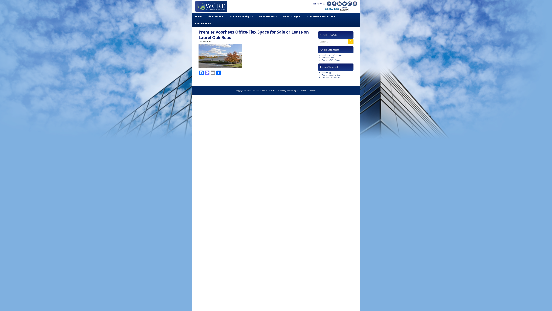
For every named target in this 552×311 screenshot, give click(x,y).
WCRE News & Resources (320, 16)
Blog (329, 3)
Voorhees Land (328, 57)
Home (198, 16)
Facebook (334, 3)
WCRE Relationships (240, 16)
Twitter (344, 3)
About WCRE (215, 16)
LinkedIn (339, 3)
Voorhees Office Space (331, 60)
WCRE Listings (291, 16)
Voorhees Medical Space (332, 75)
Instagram (349, 3)
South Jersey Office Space (332, 55)
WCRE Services (267, 16)
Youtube (355, 3)
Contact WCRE (203, 23)
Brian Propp (326, 72)
